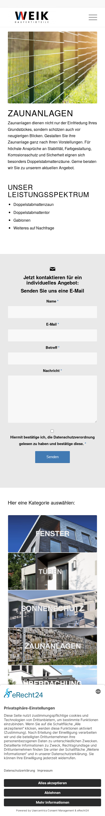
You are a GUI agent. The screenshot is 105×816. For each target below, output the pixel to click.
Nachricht (52, 370)
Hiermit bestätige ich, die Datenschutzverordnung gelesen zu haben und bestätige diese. (52, 440)
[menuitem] (90, 17)
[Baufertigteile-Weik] (43, 17)
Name (52, 301)
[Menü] (90, 17)
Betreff (53, 347)
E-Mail (52, 324)
